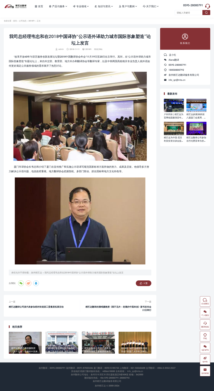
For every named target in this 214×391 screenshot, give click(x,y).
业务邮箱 (205, 371)
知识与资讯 (103, 6)
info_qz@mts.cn (177, 80)
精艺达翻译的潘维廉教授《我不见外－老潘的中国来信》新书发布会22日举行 (118, 308)
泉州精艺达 (36, 272)
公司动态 (22, 21)
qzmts (205, 359)
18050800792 (176, 70)
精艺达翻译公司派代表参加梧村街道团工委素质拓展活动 (36, 306)
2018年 (32, 21)
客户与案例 (128, 6)
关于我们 (151, 6)
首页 (39, 6)
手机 (205, 336)
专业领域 (81, 6)
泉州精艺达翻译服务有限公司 (184, 75)
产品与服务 (58, 6)
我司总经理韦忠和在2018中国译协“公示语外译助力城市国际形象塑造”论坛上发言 (83, 272)
